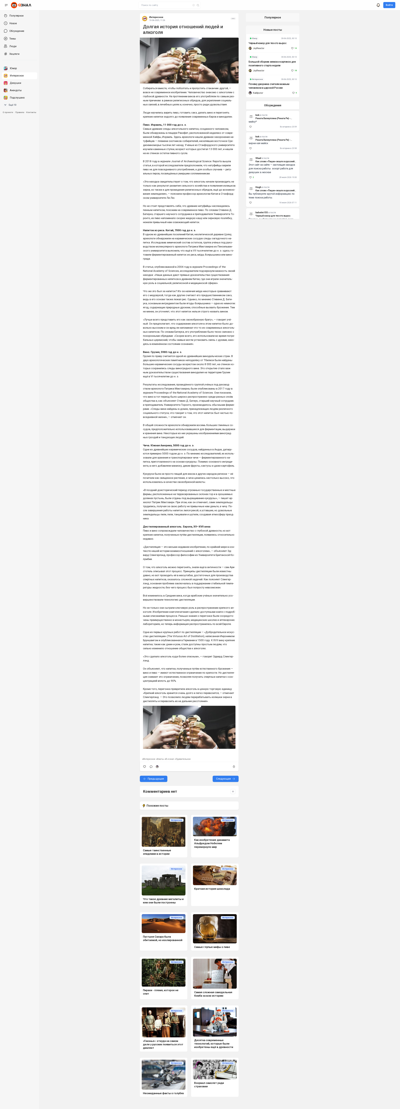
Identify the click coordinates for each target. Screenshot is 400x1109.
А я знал (169, 759)
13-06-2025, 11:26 (157, 20)
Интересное (156, 17)
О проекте (8, 112)
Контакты (31, 112)
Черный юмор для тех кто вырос (267, 43)
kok (257, 136)
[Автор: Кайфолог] (157, 766)
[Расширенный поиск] (192, 4)
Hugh (258, 187)
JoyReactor (258, 48)
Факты (160, 759)
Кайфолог (258, 93)
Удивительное (183, 759)
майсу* (253, 121)
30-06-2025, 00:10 (289, 38)
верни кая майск (258, 143)
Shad (258, 158)
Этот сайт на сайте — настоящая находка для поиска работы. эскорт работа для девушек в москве (272, 168)
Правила (19, 112)
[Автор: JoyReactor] (250, 48)
